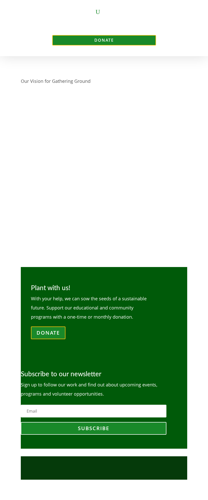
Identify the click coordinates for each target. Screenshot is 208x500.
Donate (104, 40)
